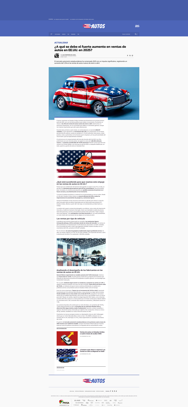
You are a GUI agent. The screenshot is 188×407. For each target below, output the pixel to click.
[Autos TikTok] (116, 391)
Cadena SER (105, 400)
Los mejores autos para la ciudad (61, 19)
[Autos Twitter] (112, 391)
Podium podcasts (91, 405)
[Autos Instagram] (114, 391)
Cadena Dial (103, 403)
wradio (91, 403)
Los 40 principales (84, 400)
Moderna (83, 405)
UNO (87, 403)
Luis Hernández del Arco (69, 54)
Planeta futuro (113, 403)
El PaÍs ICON (97, 405)
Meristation (116, 405)
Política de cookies (100, 391)
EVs (68, 34)
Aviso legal (72, 391)
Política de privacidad (79, 391)
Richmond (76, 405)
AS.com (110, 400)
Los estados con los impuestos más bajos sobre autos (82, 19)
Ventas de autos (60, 370)
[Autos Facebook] (110, 391)
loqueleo (109, 405)
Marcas (63, 34)
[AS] (137, 26)
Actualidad (57, 34)
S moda (103, 405)
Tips (78, 34)
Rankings (73, 34)
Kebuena (119, 403)
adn (114, 400)
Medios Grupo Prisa (64, 405)
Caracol (120, 400)
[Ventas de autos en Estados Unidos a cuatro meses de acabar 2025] (67, 338)
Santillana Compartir (99, 400)
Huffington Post (79, 403)
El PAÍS (77, 400)
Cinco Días (97, 403)
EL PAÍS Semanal (108, 403)
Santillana (91, 400)
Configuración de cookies (90, 391)
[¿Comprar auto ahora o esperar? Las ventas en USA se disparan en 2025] (67, 356)
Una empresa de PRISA (64, 402)
